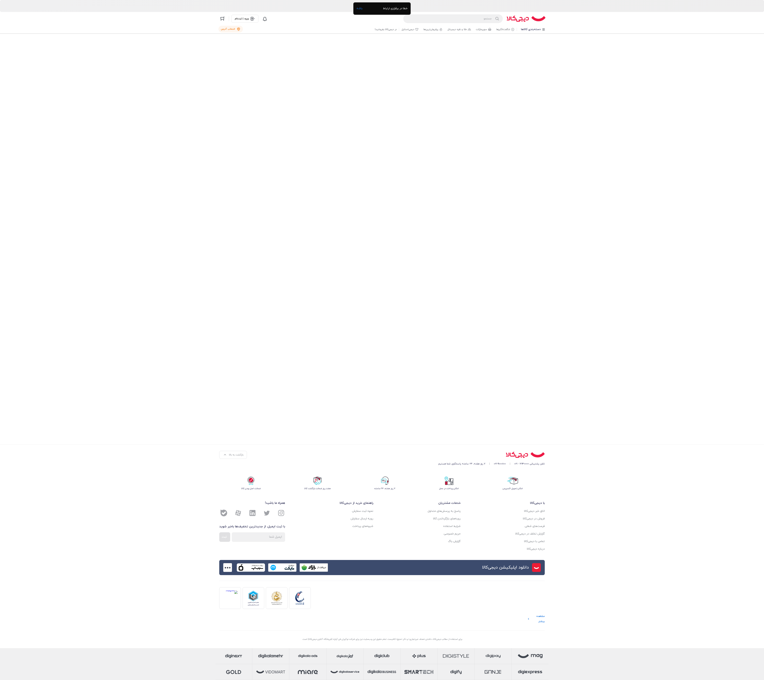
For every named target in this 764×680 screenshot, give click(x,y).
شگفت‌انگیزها (503, 29)
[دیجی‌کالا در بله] (224, 513)
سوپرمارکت (481, 29)
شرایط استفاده (452, 526)
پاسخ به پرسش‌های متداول (444, 511)
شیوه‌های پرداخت (362, 526)
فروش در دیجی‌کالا (534, 519)
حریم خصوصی (452, 534)
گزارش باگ (454, 541)
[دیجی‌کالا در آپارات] (238, 513)
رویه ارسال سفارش (362, 519)
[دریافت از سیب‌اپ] (251, 567)
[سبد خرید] (222, 19)
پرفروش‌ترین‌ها (430, 29)
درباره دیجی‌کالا (536, 549)
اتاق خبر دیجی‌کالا (534, 511)
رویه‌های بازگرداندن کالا (447, 519)
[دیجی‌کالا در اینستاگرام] (281, 513)
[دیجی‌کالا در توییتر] (267, 513)
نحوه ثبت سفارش (362, 511)
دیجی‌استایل (407, 29)
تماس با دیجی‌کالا (534, 541)
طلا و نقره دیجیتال (457, 29)
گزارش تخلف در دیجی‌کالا (530, 534)
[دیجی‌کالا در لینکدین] (252, 513)
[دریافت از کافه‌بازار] (314, 567)
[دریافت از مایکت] (282, 567)
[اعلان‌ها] (265, 19)
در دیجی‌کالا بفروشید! (386, 29)
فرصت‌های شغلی (535, 526)
